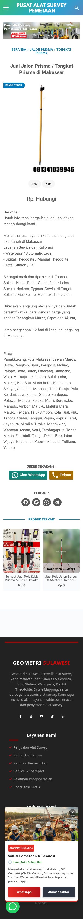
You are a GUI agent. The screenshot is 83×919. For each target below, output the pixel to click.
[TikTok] (52, 716)
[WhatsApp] (63, 716)
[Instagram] (31, 716)
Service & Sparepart (29, 771)
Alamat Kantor (58, 892)
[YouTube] (41, 716)
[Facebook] (20, 716)
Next (48, 183)
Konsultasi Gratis (27, 787)
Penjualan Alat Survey (30, 747)
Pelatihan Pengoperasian (33, 779)
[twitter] (36, 502)
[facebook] (25, 502)
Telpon (65, 475)
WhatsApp (24, 892)
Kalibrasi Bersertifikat (30, 763)
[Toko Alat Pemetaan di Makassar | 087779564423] (41, 7)
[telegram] (57, 502)
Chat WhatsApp (32, 475)
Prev (34, 183)
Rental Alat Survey (28, 755)
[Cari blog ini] (77, 8)
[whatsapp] (47, 502)
